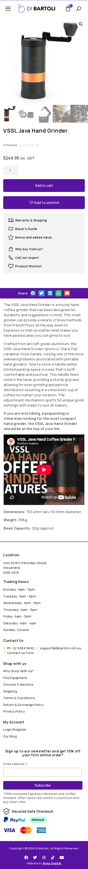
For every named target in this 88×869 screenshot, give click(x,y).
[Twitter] (35, 857)
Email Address (15, 763)
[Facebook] (26, 857)
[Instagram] (44, 857)
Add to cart (44, 185)
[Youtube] (62, 857)
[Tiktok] (53, 857)
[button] (8, 8)
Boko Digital (52, 863)
